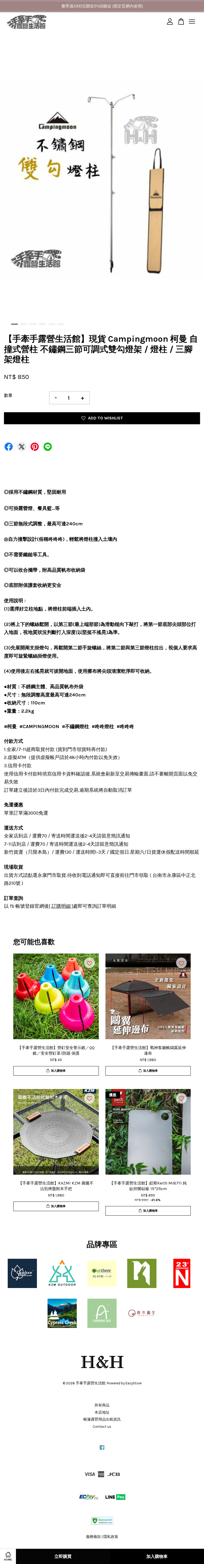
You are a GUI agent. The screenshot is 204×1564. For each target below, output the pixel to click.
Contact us (102, 1427)
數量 (8, 395)
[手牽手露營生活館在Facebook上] (102, 1450)
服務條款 (93, 1537)
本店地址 (102, 1412)
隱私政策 (110, 1537)
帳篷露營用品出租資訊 (102, 1419)
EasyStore (134, 1383)
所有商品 (102, 1405)
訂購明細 (61, 906)
